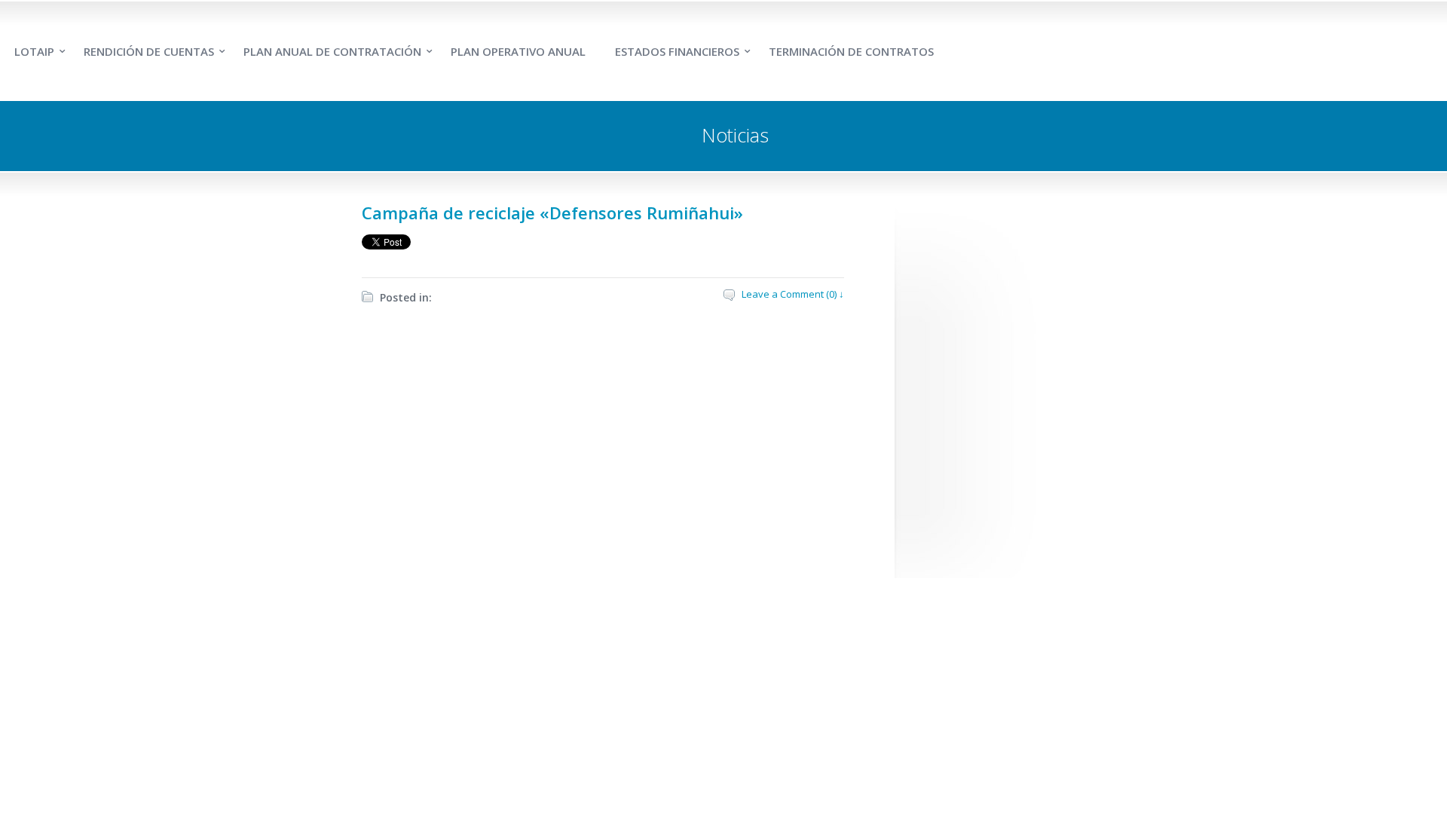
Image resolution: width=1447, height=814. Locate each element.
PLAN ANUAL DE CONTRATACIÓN (332, 51)
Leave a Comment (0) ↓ (793, 294)
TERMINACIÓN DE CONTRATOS (851, 51)
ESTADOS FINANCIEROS (677, 51)
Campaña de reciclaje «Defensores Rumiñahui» (552, 212)
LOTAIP (34, 51)
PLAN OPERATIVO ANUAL (518, 51)
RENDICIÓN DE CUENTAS (149, 51)
